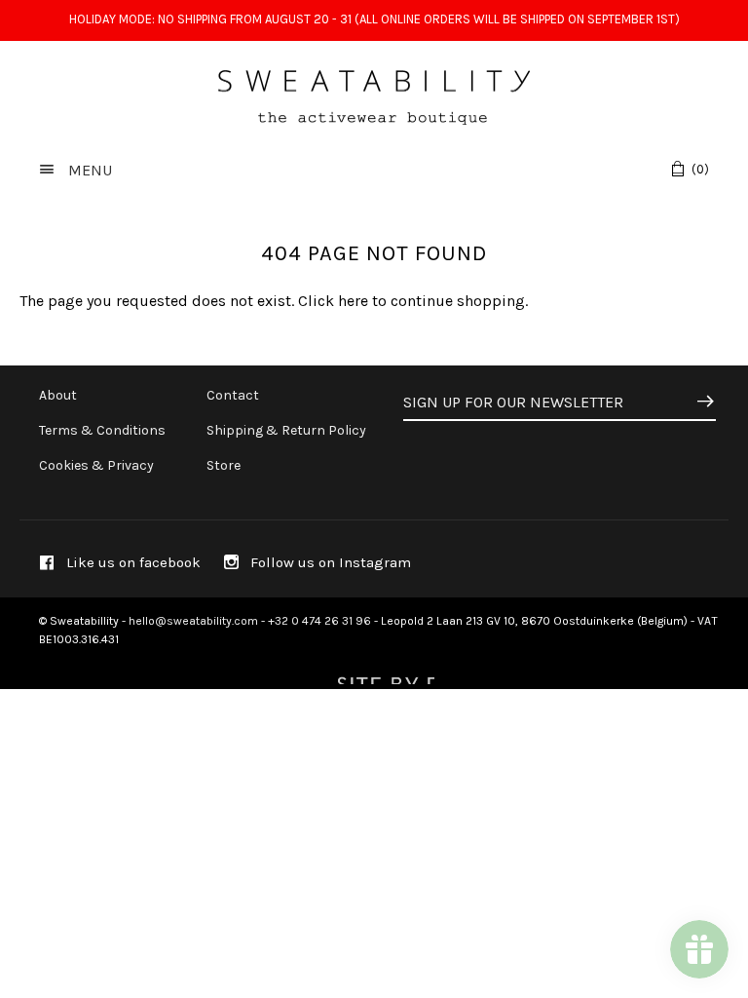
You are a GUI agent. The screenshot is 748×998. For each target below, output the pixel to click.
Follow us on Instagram (328, 562)
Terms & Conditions (102, 430)
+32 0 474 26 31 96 (319, 621)
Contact (232, 395)
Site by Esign (383, 674)
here (353, 300)
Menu (88, 170)
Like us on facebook (131, 562)
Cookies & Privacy (96, 465)
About (58, 395)
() (700, 169)
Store (223, 465)
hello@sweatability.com (193, 621)
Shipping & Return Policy (286, 430)
